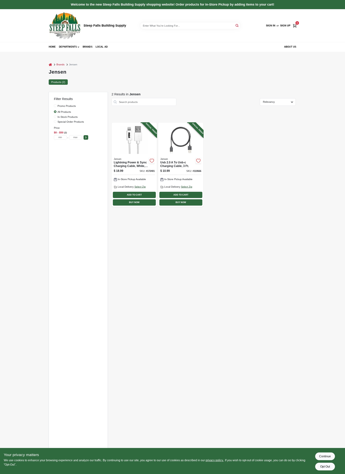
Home (52, 46)
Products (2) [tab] (58, 82)
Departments (68, 46)
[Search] (237, 25)
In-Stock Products (68, 117)
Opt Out (325, 466)
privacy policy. (215, 460)
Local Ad (102, 46)
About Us (290, 46)
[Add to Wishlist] (152, 161)
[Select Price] (86, 137)
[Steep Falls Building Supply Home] (65, 26)
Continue (325, 456)
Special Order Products (71, 122)
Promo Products (67, 106)
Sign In (270, 25)
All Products (64, 112)
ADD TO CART (134, 195)
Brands (88, 46)
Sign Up (285, 25)
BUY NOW (134, 202)
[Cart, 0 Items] (294, 25)
